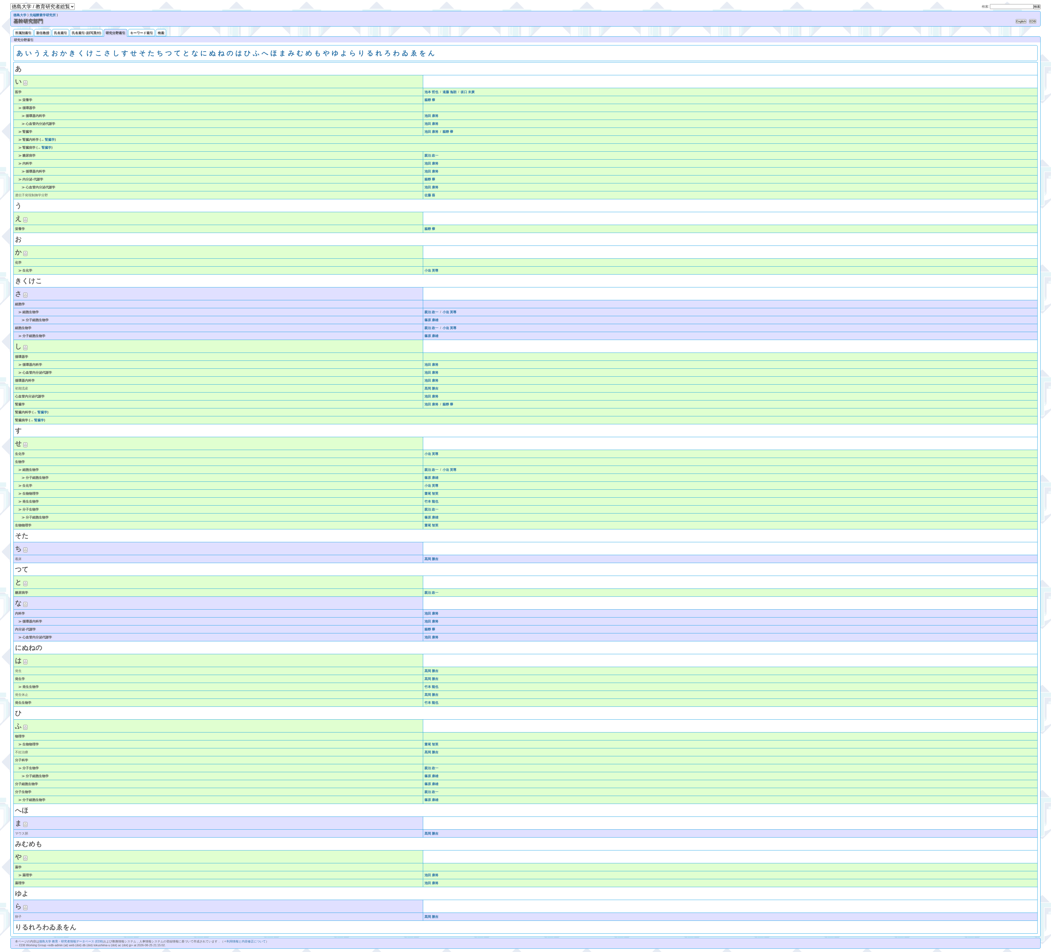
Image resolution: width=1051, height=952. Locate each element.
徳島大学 (20, 15)
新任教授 (42, 33)
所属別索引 (23, 33)
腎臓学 (50, 140)
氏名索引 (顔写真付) (86, 33)
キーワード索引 (141, 33)
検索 (161, 33)
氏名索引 (60, 33)
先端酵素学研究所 (43, 15)
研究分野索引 (115, 33)
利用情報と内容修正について (246, 941)
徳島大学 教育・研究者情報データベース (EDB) (71, 941)
